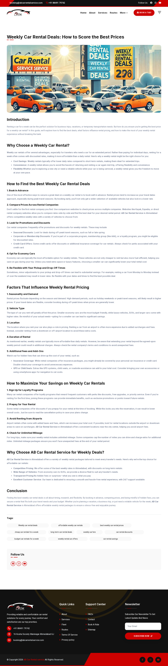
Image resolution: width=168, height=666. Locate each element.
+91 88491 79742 (56, 3)
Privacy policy (67, 640)
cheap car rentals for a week (26, 532)
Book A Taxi (145, 13)
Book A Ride (93, 624)
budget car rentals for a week (26, 539)
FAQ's (90, 614)
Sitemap (91, 629)
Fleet (63, 624)
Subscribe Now (142, 636)
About (92, 12)
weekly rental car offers (68, 539)
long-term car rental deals (61, 532)
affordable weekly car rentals (70, 525)
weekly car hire (89, 532)
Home (83, 12)
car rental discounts (124, 532)
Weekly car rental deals (27, 525)
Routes (113, 12)
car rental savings (110, 539)
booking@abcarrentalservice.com (26, 3)
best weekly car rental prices (112, 525)
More (122, 12)
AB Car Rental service (34, 659)
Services (102, 12)
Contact (91, 619)
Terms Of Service (69, 635)
